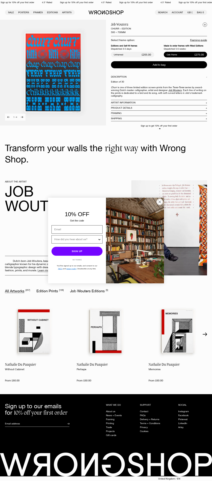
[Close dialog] (160, 202)
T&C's (60, 269)
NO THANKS (77, 260)
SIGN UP (77, 251)
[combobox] (76, 239)
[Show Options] (99, 239)
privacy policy (71, 269)
